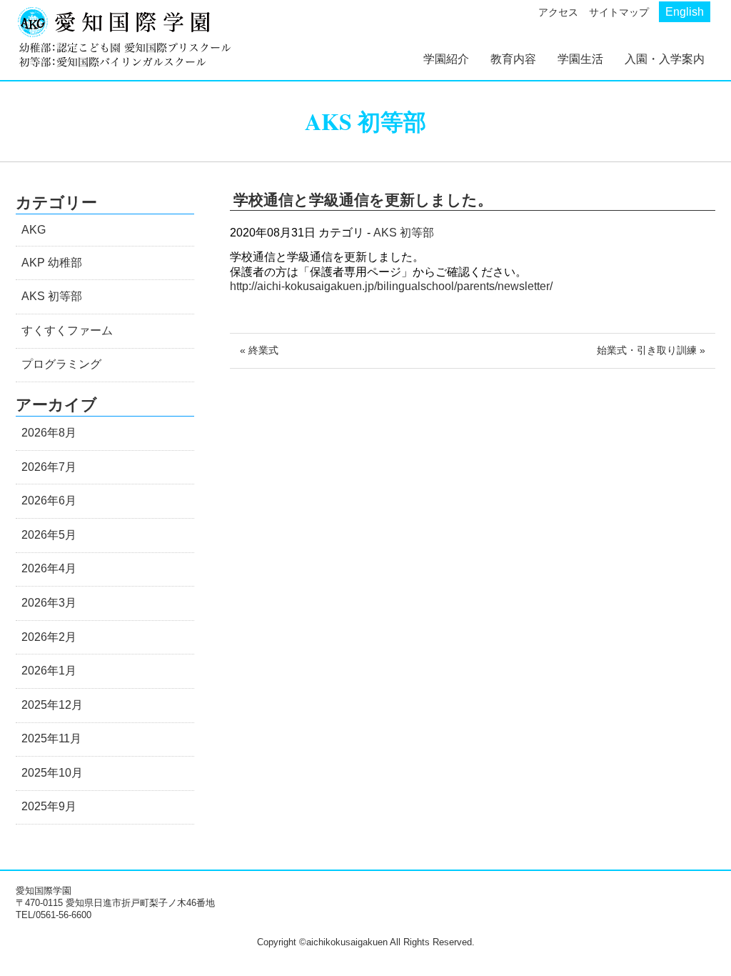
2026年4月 (48, 568)
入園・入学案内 (665, 59)
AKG (33, 230)
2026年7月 (48, 467)
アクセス (558, 12)
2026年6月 (48, 500)
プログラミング (61, 364)
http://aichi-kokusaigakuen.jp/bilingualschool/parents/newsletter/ (391, 286)
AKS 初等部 (403, 232)
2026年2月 (48, 637)
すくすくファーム (67, 330)
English (684, 12)
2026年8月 (48, 433)
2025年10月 (52, 773)
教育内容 (513, 59)
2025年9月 (48, 806)
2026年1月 (48, 670)
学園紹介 (446, 59)
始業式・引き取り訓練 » (651, 350)
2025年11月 (51, 738)
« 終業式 (259, 350)
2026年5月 (48, 535)
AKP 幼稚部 (51, 263)
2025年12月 (52, 705)
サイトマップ (619, 12)
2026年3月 (48, 603)
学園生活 (580, 59)
